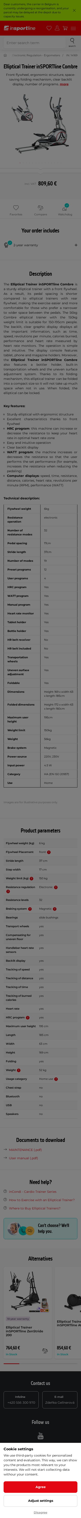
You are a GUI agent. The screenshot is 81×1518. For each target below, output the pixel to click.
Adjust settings (40, 1501)
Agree (41, 1487)
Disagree (40, 1512)
